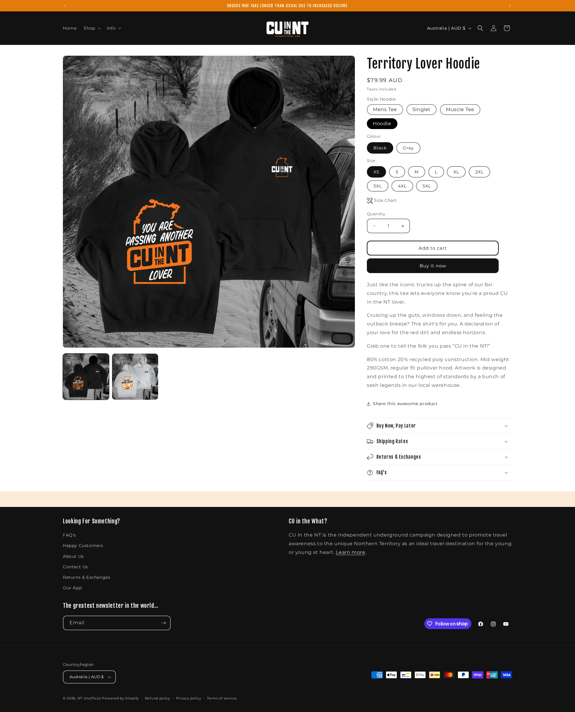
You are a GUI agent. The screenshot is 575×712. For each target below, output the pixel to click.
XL (456, 172)
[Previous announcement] (65, 5)
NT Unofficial (89, 698)
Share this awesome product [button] (405, 403)
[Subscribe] (163, 623)
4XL (402, 186)
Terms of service (222, 698)
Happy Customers (83, 545)
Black (380, 148)
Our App (72, 587)
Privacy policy (188, 698)
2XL (479, 172)
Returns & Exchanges (86, 577)
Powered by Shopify (120, 698)
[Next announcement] (510, 5)
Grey (408, 148)
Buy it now (433, 266)
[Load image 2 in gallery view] (135, 377)
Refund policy (157, 698)
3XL (377, 186)
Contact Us (75, 566)
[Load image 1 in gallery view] (86, 377)
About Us (73, 556)
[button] (91, 28)
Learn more (350, 552)
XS (376, 172)
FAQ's (69, 535)
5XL (427, 186)
